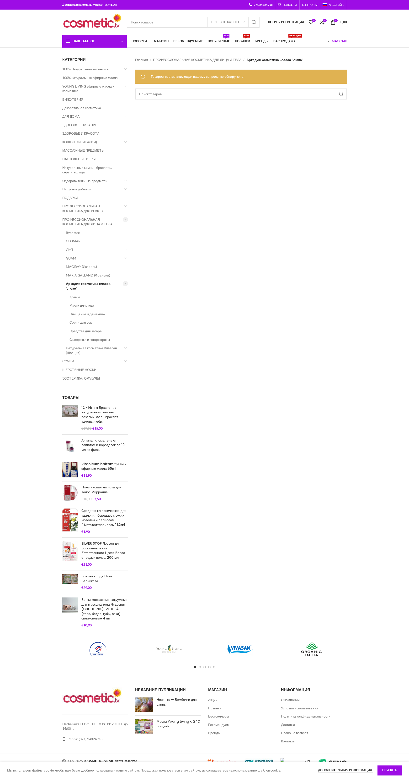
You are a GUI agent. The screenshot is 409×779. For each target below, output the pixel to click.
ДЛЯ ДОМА (71, 116)
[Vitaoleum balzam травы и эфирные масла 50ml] (70, 470)
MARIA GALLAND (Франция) (88, 275)
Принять (389, 770)
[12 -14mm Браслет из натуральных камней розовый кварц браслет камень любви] (70, 418)
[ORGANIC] (311, 649)
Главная (141, 60)
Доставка (288, 725)
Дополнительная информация (345, 770)
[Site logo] (92, 22)
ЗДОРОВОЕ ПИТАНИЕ (79, 125)
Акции (213, 700)
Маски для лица (81, 305)
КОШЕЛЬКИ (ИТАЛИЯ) (79, 142)
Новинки (214, 708)
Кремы (74, 297)
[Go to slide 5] (214, 667)
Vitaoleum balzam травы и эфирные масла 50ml (104, 466)
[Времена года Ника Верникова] (70, 582)
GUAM (71, 258)
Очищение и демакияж (87, 314)
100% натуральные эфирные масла (90, 78)
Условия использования (299, 708)
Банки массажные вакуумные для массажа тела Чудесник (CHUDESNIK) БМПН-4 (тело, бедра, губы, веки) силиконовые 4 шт (104, 609)
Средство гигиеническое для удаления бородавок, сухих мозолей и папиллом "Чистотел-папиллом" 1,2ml (103, 517)
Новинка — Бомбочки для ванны (177, 702)
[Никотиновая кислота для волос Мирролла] (70, 493)
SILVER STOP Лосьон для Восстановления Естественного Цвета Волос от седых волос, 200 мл (103, 550)
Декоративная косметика (81, 108)
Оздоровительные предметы (84, 181)
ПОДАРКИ (70, 198)
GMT (69, 250)
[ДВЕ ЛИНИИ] (97, 649)
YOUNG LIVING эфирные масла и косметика (88, 88)
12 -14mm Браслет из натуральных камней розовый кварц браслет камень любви (99, 414)
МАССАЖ (339, 41)
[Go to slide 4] (209, 667)
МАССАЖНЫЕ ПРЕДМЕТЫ (83, 150)
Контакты (288, 741)
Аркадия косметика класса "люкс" (88, 286)
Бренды (214, 733)
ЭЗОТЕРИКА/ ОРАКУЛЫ (81, 378)
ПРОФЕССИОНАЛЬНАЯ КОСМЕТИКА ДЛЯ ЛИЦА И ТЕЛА (87, 221)
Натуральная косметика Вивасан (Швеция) (91, 350)
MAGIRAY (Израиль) (81, 267)
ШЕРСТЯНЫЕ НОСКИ (79, 370)
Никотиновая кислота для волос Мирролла (101, 489)
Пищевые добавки (76, 189)
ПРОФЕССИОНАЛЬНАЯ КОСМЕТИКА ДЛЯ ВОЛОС (82, 208)
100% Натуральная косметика (85, 69)
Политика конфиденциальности (305, 716)
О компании (290, 700)
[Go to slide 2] (200, 667)
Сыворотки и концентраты (89, 339)
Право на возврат (294, 733)
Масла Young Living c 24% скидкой (179, 724)
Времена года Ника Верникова (96, 578)
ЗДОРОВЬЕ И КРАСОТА (80, 133)
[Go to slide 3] (204, 667)
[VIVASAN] (240, 649)
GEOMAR (73, 241)
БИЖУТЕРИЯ (72, 99)
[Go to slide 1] (195, 667)
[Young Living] (169, 649)
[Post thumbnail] (144, 704)
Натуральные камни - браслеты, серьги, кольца (87, 170)
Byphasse (73, 233)
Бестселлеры (218, 716)
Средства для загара (85, 331)
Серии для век (80, 322)
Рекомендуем (218, 725)
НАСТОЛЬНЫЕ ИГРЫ (79, 159)
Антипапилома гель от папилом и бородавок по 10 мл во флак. (103, 445)
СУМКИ (68, 361)
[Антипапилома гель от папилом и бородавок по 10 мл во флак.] (70, 446)
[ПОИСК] (254, 22)
